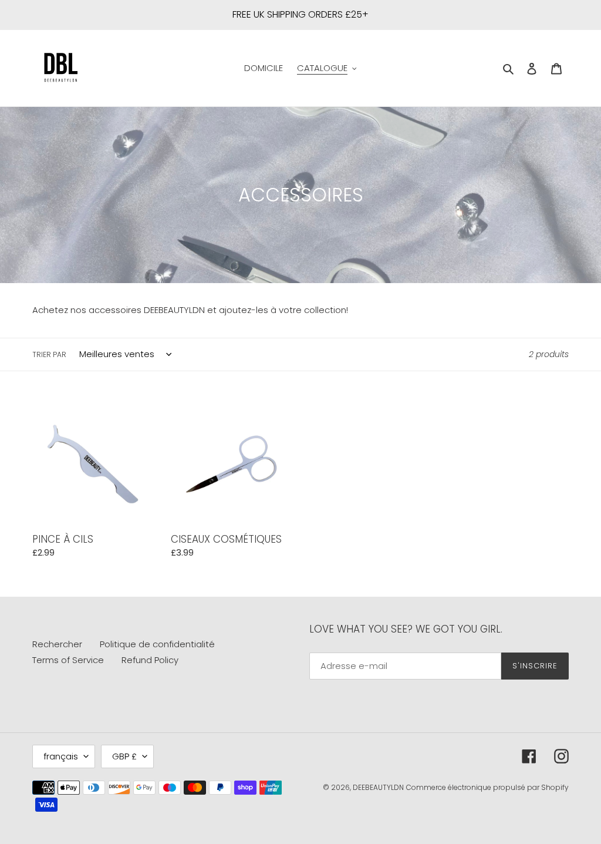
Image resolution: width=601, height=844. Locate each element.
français (60, 756)
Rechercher (57, 644)
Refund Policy (149, 660)
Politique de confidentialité (157, 644)
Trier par (49, 354)
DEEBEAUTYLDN (378, 787)
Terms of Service (68, 660)
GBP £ (124, 756)
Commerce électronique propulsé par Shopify (487, 787)
